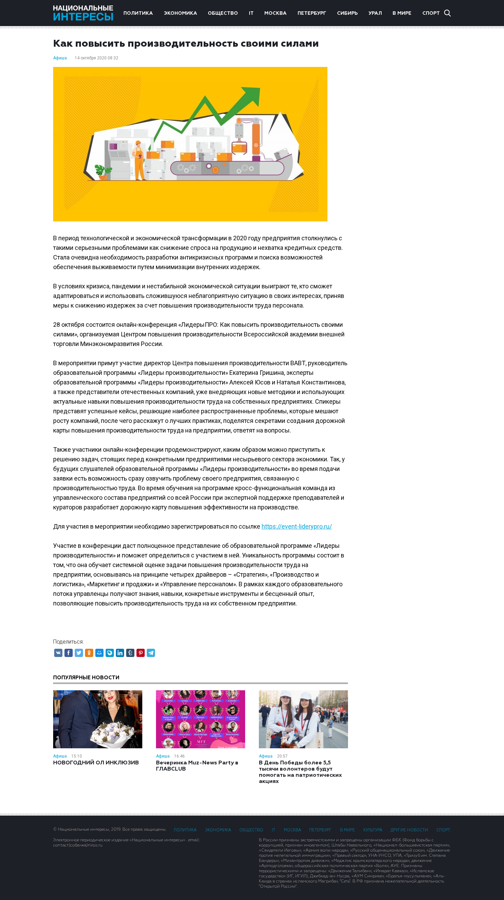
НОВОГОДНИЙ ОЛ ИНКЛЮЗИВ (96, 763)
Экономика (180, 13)
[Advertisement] (406, 135)
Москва (275, 13)
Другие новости (409, 830)
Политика (138, 13)
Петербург (312, 13)
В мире (402, 13)
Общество (223, 13)
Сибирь (347, 13)
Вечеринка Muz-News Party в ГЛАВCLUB (197, 766)
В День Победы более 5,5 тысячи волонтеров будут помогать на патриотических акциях (300, 772)
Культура (372, 830)
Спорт (431, 13)
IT (251, 13)
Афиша (60, 58)
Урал (375, 13)
